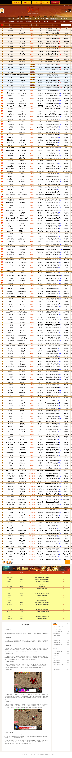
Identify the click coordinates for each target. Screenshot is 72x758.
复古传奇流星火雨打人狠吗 (57, 631)
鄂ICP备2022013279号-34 (49, 754)
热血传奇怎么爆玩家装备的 (57, 642)
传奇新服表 (56, 561)
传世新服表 (67, 561)
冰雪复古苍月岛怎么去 (57, 660)
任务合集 (47, 561)
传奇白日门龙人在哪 (56, 640)
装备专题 (34, 561)
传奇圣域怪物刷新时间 (57, 662)
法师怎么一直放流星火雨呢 (57, 658)
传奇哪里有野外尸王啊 (57, 667)
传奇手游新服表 (61, 561)
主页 (23, 561)
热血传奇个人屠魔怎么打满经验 (58, 638)
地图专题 (38, 561)
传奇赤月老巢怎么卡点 (57, 669)
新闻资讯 (26, 561)
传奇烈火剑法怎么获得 (57, 633)
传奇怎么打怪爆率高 (56, 635)
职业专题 (30, 561)
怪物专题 (43, 561)
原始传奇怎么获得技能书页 (57, 644)
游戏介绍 (51, 561)
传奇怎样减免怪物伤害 (57, 653)
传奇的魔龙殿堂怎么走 (57, 655)
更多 (67, 623)
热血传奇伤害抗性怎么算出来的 (58, 664)
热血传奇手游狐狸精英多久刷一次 (58, 626)
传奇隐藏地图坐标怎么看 (57, 629)
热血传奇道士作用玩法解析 (57, 651)
